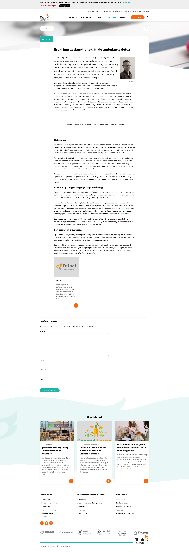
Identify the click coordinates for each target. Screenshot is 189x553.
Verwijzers (91, 11)
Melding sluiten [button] (64, 6)
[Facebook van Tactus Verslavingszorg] (46, 523)
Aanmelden (45, 506)
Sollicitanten (83, 513)
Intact (128, 208)
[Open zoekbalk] (147, 17)
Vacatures (120, 510)
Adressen (123, 17)
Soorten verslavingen (49, 503)
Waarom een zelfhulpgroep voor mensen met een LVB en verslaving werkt (131, 447)
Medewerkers (137, 11)
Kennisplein (112, 17)
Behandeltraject (86, 17)
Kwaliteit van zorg (122, 503)
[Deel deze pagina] (146, 29)
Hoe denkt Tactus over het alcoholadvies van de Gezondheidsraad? (93, 450)
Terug (47, 28)
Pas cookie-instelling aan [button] (48, 6)
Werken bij (128, 11)
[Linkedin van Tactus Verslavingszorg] (42, 523)
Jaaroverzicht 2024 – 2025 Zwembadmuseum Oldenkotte (55, 450)
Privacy (53, 546)
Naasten (82, 506)
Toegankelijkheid (63, 546)
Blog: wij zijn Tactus (123, 506)
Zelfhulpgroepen (47, 513)
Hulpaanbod (100, 17)
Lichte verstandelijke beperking (90, 503)
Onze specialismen (118, 11)
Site (41, 380)
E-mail (43, 370)
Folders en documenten (125, 513)
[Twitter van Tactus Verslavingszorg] (51, 523)
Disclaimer (45, 546)
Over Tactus (107, 11)
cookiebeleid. (127, 2)
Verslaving (73, 17)
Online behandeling (48, 510)
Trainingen (99, 11)
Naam (42, 360)
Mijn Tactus (146, 11)
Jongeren (82, 499)
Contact (137, 17)
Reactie (43, 331)
